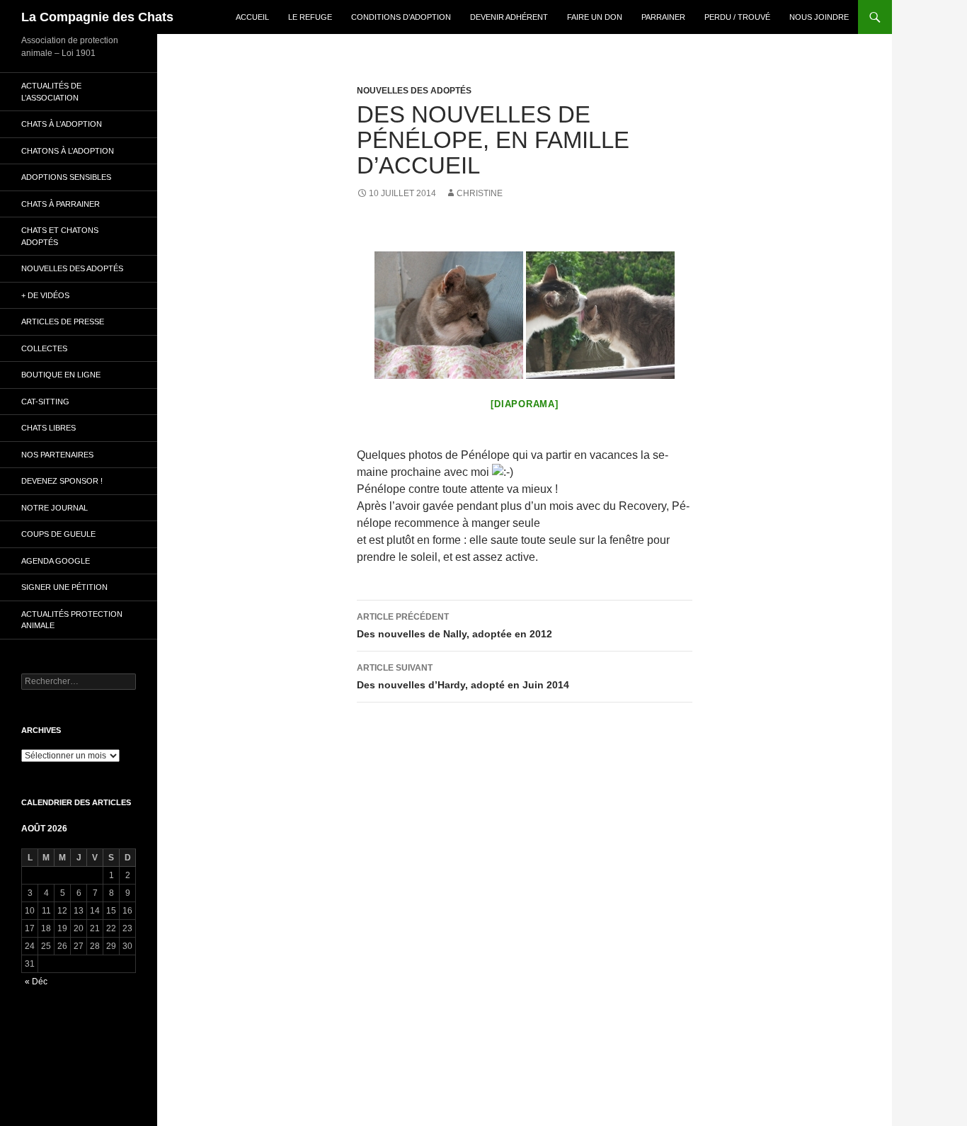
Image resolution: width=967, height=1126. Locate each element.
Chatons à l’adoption (67, 151)
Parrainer (663, 17)
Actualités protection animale (71, 620)
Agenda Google (55, 561)
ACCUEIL (252, 17)
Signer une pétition (64, 587)
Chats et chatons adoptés (59, 236)
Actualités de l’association (51, 91)
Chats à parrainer (60, 204)
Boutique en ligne (61, 374)
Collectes (44, 348)
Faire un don (594, 17)
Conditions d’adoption (401, 17)
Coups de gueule (58, 534)
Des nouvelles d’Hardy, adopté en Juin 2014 (463, 676)
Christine (480, 193)
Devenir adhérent (509, 17)
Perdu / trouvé (737, 17)
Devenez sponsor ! (62, 481)
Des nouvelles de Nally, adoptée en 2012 (454, 625)
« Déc (36, 981)
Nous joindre (819, 17)
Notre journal (54, 508)
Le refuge (310, 17)
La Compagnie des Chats (97, 17)
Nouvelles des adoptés (414, 91)
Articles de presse (62, 321)
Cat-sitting (45, 401)
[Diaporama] (524, 404)
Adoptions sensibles (66, 177)
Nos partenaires (57, 454)
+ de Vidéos (45, 295)
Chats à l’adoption (61, 124)
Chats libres (48, 427)
